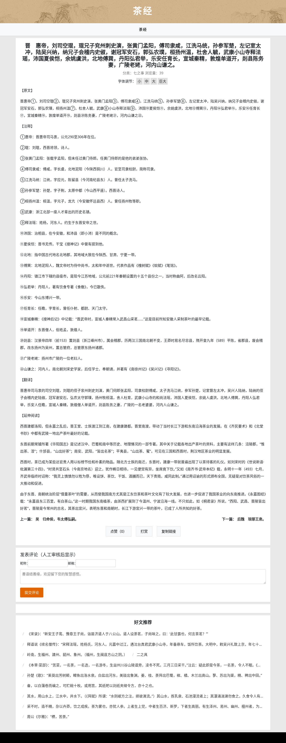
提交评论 (32, 592)
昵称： (24, 563)
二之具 (142, 654)
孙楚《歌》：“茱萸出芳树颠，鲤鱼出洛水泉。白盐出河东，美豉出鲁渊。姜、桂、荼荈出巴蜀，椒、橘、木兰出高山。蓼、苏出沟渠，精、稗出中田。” (144, 675)
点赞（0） (118, 531)
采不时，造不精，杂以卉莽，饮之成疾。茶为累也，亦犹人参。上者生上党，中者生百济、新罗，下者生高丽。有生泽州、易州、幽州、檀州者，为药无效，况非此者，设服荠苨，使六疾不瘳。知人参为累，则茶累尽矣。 (145, 706)
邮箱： (72, 563)
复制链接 (169, 531)
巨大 (162, 81)
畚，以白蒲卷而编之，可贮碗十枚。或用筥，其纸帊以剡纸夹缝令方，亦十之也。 (91, 685)
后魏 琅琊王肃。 (251, 519)
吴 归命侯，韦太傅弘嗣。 (57, 519)
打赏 (144, 531)
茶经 (143, 29)
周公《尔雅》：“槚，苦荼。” (48, 716)
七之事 (138, 73)
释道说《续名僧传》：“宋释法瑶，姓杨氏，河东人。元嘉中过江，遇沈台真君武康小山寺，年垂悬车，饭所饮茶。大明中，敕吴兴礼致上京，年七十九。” (143, 644)
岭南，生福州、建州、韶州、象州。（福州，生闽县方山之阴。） (77, 654)
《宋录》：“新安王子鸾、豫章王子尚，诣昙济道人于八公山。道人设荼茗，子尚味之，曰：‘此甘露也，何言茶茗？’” (117, 633)
